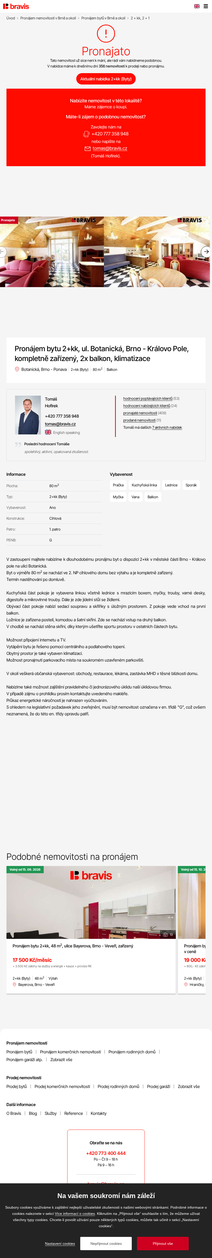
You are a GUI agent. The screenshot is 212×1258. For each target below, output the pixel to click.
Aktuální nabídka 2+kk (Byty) (106, 78)
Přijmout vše (163, 1243)
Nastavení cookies (60, 1243)
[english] (197, 6)
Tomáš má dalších (152, 427)
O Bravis (13, 1113)
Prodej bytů (16, 1086)
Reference (73, 1113)
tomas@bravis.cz (110, 148)
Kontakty (99, 1113)
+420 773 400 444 (106, 1153)
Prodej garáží (158, 1086)
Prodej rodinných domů (118, 1086)
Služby (51, 1113)
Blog (33, 1113)
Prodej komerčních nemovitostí (62, 1086)
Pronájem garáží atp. (24, 1059)
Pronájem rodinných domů (132, 1051)
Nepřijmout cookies (106, 1243)
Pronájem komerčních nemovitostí (70, 1051)
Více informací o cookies (75, 1213)
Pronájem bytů (19, 1051)
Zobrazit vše (61, 1059)
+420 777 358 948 (110, 133)
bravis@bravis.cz (106, 1184)
